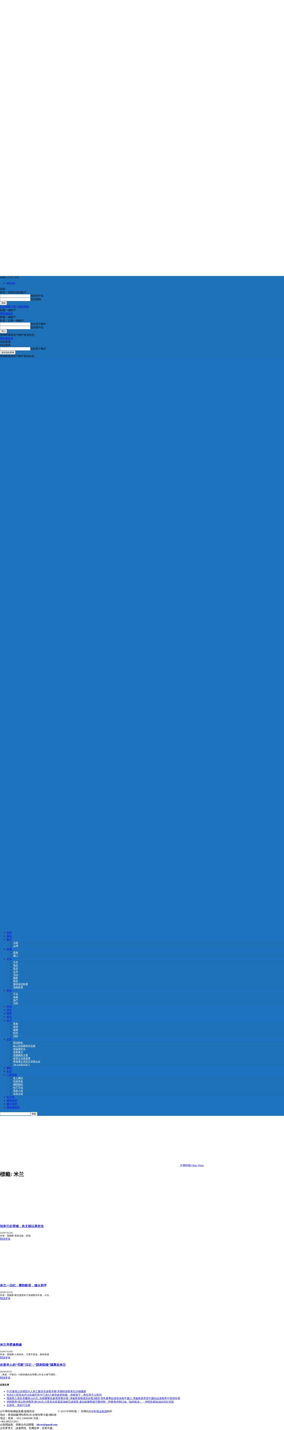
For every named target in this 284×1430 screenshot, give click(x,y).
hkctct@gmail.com (47, 1424)
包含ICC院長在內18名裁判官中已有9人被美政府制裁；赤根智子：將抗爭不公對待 (54, 1394)
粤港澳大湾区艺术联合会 (26, 1061)
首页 (9, 932)
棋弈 (15, 981)
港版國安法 (19, 1049)
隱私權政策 (6, 313)
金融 (15, 997)
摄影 (15, 978)
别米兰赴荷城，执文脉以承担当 (22, 1226)
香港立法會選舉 (21, 1058)
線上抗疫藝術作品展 (24, 1046)
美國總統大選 (20, 1055)
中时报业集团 (99, 1411)
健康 (15, 1030)
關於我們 (12, 1103)
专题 (9, 1039)
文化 (9, 958)
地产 (15, 1000)
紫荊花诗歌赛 (20, 984)
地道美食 (18, 1081)
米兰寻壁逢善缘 (11, 1344)
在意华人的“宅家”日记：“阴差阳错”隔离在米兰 (33, 1364)
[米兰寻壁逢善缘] (26, 1338)
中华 (15, 962)
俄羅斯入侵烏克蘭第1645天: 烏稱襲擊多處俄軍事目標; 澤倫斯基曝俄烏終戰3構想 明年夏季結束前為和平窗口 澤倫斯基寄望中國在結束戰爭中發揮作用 (93, 1398)
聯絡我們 (12, 1100)
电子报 (10, 1097)
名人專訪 (18, 1078)
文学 (15, 971)
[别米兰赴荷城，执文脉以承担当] (26, 1219)
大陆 (15, 942)
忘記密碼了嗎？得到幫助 (14, 306)
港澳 (9, 949)
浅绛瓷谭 (18, 987)
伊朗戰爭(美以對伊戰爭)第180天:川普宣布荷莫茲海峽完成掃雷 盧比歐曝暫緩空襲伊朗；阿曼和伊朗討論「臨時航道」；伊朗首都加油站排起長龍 (90, 1401)
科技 (9, 1006)
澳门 (15, 955)
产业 (15, 994)
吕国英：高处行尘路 (18, 1405)
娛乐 (9, 1016)
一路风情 (12, 1074)
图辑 (9, 1067)
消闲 (15, 1036)
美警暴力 (18, 1052)
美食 (15, 1023)
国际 (9, 936)
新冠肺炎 (18, 1042)
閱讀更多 (5, 1239)
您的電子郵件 (38, 324)
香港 (15, 952)
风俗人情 (18, 1090)
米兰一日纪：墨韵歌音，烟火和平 (23, 1285)
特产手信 (18, 1087)
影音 (9, 1071)
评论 (9, 1009)
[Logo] (142, 641)
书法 (15, 974)
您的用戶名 (37, 295)
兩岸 (9, 939)
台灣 (15, 946)
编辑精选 (18, 1084)
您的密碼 (35, 299)
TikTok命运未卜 (21, 1064)
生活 (9, 1020)
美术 (15, 968)
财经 (9, 990)
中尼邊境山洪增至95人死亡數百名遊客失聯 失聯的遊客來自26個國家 (46, 1391)
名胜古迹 (18, 1093)
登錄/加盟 (11, 283)
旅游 (15, 1026)
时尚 (15, 1033)
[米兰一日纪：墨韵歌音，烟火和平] (26, 1278)
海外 (15, 965)
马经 (15, 1003)
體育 (9, 1013)
